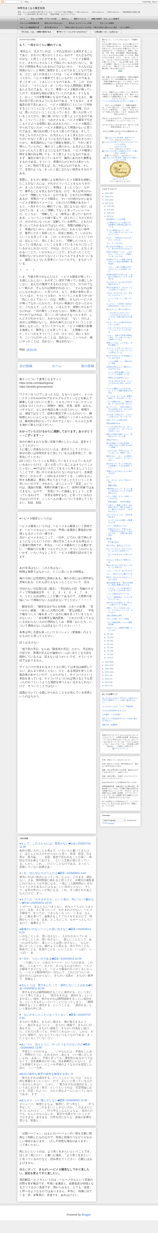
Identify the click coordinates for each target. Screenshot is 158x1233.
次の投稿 (25, 366)
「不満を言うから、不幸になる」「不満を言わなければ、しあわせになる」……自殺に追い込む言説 (119, 532)
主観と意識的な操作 (114, 615)
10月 (109, 213)
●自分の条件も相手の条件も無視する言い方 (46, 1073)
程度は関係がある (113, 423)
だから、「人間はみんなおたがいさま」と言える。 (119, 239)
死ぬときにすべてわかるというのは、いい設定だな (119, 566)
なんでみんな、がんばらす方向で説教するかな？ (119, 283)
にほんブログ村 (120, 147)
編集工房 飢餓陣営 (110, 725)
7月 (108, 637)
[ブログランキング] (120, 748)
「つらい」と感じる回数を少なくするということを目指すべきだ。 (119, 269)
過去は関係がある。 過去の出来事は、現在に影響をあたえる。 (119, 584)
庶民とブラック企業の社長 (116, 420)
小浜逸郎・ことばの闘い (111, 714)
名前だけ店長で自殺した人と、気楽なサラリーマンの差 (119, 435)
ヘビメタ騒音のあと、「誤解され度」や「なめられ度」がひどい (119, 403)
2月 (108, 654)
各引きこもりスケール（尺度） (81, 23)
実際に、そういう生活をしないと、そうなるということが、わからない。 (119, 610)
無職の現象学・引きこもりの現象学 (105, 19)
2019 (107, 672)
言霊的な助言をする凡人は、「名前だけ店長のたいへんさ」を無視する (119, 277)
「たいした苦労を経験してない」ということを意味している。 (119, 373)
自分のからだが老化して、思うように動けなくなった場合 (119, 604)
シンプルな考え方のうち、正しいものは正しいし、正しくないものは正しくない (119, 429)
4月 (108, 648)
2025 (107, 197)
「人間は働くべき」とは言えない (106, 32)
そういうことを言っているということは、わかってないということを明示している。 (119, 350)
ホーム (22, 19)
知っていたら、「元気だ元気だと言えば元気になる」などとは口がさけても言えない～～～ (119, 409)
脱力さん (65, 19)
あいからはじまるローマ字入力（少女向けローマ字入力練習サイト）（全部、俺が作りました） (120, 700)
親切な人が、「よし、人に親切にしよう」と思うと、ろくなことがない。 (119, 458)
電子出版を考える (51, 27)
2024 (107, 200)
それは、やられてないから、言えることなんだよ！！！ (119, 294)
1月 (108, 658)
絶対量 (109, 539)
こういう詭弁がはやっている (117, 594)
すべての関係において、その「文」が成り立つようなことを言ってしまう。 (119, 232)
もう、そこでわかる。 (115, 243)
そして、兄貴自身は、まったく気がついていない (119, 598)
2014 (107, 685)
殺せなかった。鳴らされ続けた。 (119, 309)
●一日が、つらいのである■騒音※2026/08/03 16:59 (50, 958)
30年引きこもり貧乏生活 (31, 8)
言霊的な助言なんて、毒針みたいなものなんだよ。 (119, 368)
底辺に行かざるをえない (53, 23)
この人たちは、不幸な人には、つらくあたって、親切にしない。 (119, 452)
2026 (107, 193)
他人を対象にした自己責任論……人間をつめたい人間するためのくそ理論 (119, 445)
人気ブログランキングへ (120, 179)
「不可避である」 (113, 542)
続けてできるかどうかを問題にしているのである (119, 357)
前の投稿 (87, 366)
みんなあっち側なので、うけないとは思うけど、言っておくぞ (119, 416)
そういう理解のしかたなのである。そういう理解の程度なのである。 (119, 391)
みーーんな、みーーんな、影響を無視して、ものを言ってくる (119, 397)
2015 (107, 682)
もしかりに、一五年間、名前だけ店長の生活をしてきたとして (119, 305)
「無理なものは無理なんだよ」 (118, 378)
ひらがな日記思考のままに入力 (114, 710)
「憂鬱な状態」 (112, 485)
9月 (108, 216)
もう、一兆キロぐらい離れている (119, 574)
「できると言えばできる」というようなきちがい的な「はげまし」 (119, 383)
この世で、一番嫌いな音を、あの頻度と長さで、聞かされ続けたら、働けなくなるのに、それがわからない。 (119, 508)
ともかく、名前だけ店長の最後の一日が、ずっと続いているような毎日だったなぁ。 (119, 337)
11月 (109, 210)
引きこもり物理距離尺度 (29, 23)
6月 (108, 641)
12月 (109, 206)
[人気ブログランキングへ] (120, 177)
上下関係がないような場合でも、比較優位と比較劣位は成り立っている (119, 225)
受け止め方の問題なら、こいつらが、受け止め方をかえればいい (119, 247)
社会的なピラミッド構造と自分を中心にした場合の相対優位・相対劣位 (119, 261)
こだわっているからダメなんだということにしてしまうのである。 (119, 330)
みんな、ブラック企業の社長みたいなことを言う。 (119, 323)
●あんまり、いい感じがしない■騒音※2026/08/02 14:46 (53, 1100)
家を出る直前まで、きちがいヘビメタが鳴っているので (119, 289)
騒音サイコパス (80, 19)
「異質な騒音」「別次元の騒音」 (119, 502)
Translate (110, 823)
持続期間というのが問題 (115, 219)
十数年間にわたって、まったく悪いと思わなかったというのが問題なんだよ (119, 491)
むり (108, 477)
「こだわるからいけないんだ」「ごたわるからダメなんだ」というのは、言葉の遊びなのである (119, 316)
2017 (107, 675)
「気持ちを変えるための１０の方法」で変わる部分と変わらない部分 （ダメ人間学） (97, 27)
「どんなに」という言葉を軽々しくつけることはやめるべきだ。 (119, 589)
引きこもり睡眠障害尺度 (29, 27)
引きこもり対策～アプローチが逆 (44, 19)
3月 (108, 651)
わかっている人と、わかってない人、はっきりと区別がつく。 (119, 550)
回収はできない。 (113, 440)
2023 (107, 203)
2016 (107, 679)
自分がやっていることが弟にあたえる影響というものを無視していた (119, 466)
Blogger (86, 1214)
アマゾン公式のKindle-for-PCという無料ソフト (120, 101)
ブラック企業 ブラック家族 (117, 619)
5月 (108, 644)
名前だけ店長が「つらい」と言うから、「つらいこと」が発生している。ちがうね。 (119, 254)
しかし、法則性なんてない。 (117, 526)
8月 (108, 634)
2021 (107, 665)
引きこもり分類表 (106, 23)
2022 (107, 662)
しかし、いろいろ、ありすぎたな (119, 571)
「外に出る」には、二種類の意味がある (35, 32)
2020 (107, 669)
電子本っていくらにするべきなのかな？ (72, 32)
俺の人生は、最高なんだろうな (118, 545)
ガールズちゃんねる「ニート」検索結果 (117, 706)
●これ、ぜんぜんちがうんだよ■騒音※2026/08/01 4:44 (52, 873)
